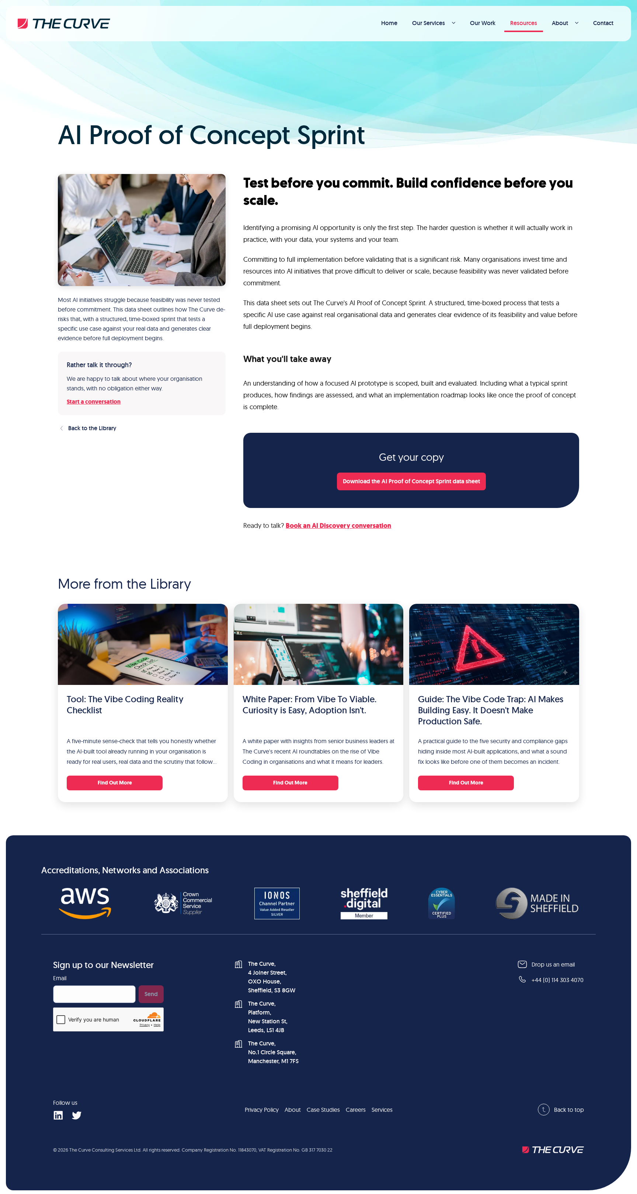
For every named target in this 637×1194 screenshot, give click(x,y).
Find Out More (115, 782)
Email (59, 978)
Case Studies (323, 1109)
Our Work (482, 23)
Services (382, 1109)
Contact (603, 23)
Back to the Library (92, 428)
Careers (356, 1109)
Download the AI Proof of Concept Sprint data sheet (411, 481)
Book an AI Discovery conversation (338, 525)
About (560, 23)
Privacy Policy (262, 1109)
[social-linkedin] (58, 1115)
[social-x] (76, 1115)
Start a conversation (94, 401)
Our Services (428, 23)
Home (389, 23)
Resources (523, 23)
